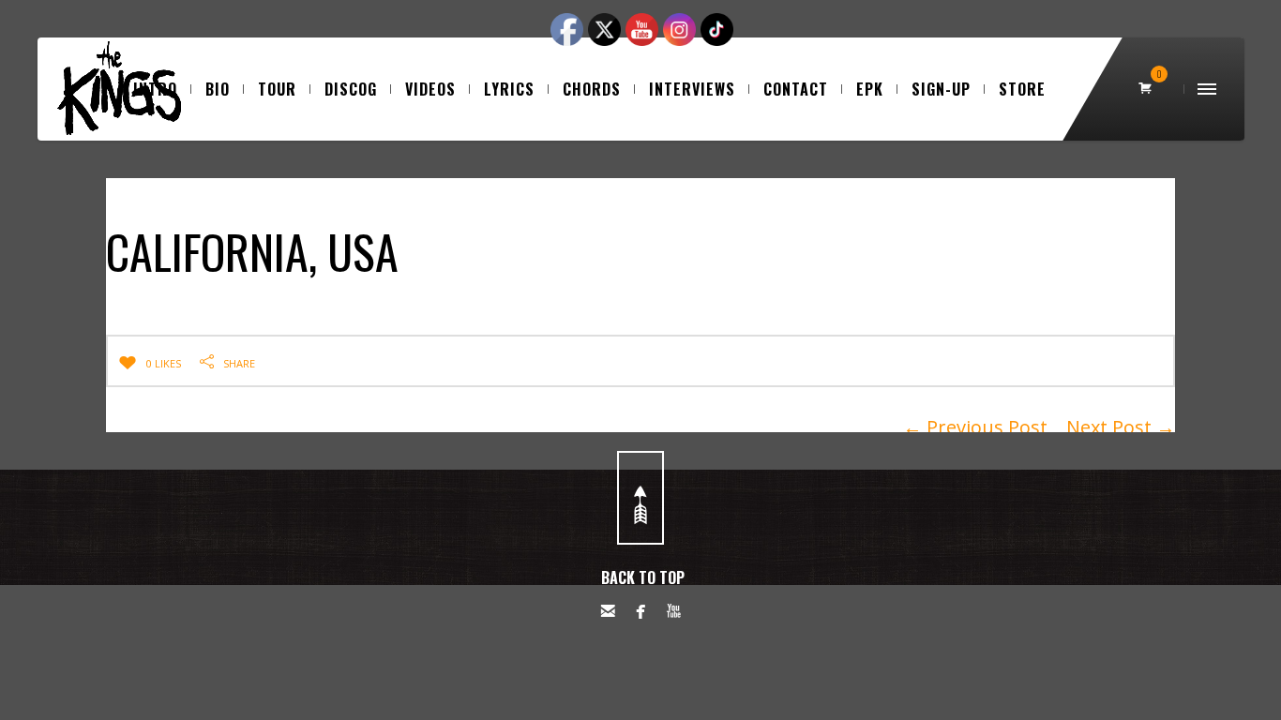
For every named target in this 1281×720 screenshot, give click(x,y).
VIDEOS (430, 89)
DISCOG (350, 89)
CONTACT (795, 89)
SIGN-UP (941, 89)
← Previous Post (975, 427)
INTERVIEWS (692, 89)
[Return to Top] (640, 498)
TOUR (277, 89)
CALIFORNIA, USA (252, 250)
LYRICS (509, 89)
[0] (1147, 89)
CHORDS (592, 89)
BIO (217, 89)
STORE (1022, 89)
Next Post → (1120, 427)
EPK (869, 89)
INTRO (155, 89)
